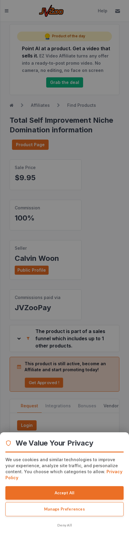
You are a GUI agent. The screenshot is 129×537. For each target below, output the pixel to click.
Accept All (65, 492)
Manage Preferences (64, 509)
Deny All (64, 525)
